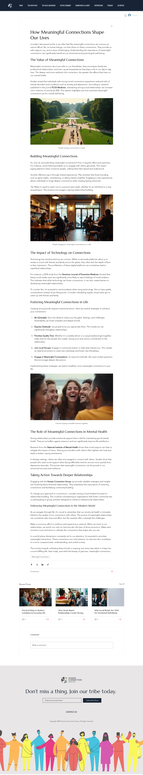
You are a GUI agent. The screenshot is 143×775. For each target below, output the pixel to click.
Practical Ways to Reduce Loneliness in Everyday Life (33, 611)
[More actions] (111, 26)
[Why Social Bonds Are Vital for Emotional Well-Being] (108, 597)
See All (121, 584)
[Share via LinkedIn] (42, 564)
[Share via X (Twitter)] (37, 564)
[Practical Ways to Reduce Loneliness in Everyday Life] (35, 597)
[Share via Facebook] (31, 564)
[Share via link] (48, 564)
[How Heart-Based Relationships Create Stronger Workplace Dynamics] (72, 597)
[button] (125, 15)
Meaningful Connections (40, 557)
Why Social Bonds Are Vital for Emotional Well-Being (107, 611)
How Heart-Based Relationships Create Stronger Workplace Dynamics (71, 611)
